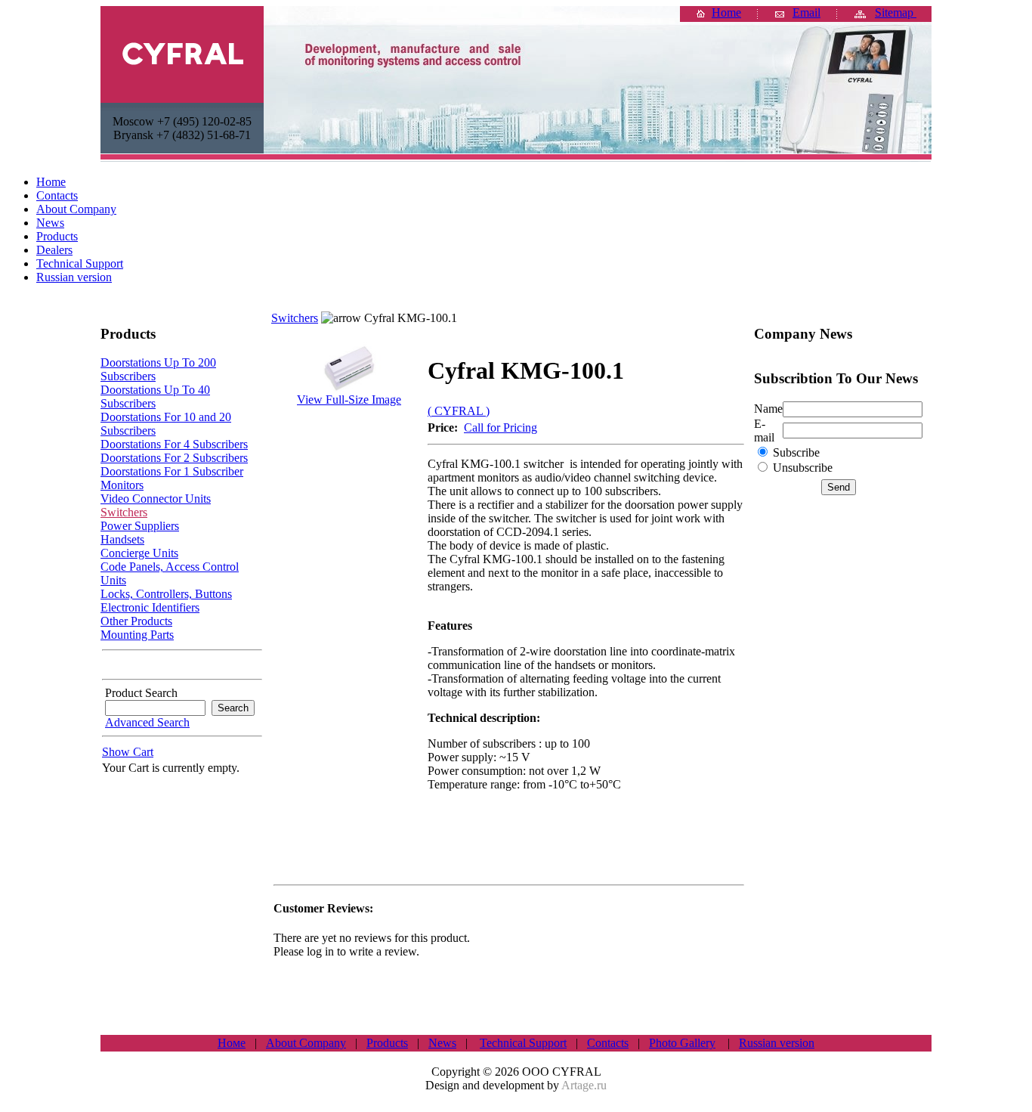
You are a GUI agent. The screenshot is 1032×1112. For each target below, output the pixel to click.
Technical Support (523, 1042)
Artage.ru (584, 1085)
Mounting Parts (137, 634)
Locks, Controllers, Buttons (166, 593)
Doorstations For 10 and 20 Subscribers (165, 423)
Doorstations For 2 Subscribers (174, 457)
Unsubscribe (803, 467)
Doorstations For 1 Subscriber (171, 471)
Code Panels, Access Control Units (169, 573)
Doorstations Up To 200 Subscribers (158, 369)
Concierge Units (139, 553)
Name (768, 408)
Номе (232, 1042)
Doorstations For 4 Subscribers (174, 444)
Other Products (136, 621)
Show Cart (127, 751)
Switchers (123, 512)
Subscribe (796, 452)
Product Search (140, 692)
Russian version (776, 1042)
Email (806, 12)
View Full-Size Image (349, 399)
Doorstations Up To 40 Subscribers (155, 396)
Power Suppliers (139, 525)
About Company (306, 1042)
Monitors (122, 485)
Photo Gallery (682, 1042)
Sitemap (895, 12)
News (442, 1042)
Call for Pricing (500, 427)
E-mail (764, 430)
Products (387, 1042)
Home (726, 12)
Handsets (122, 539)
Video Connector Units (155, 498)
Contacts (608, 1042)
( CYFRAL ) (459, 410)
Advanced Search (147, 722)
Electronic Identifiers (149, 607)
